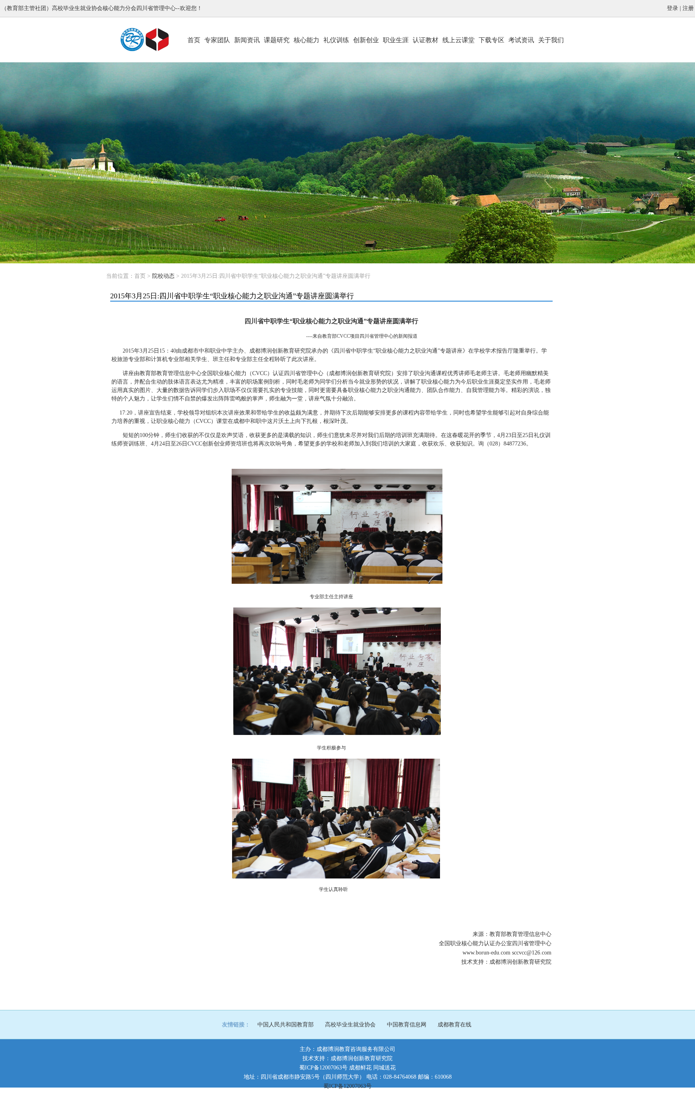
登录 (672, 8)
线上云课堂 (458, 40)
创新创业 (366, 40)
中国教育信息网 (406, 1025)
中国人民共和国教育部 (285, 1025)
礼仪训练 (336, 40)
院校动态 (163, 276)
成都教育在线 (454, 1025)
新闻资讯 (247, 40)
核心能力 (306, 40)
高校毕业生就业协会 (350, 1025)
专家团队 (217, 40)
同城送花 (384, 1068)
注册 (688, 8)
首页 (193, 40)
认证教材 (425, 40)
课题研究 (277, 40)
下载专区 (491, 40)
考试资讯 (521, 40)
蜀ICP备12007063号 (323, 1068)
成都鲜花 (360, 1068)
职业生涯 (396, 40)
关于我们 (551, 40)
